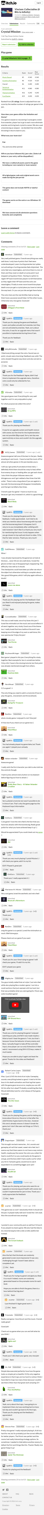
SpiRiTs (14, 39)
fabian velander (11, 758)
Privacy (32, 1505)
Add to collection (27, 44)
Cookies (5, 1509)
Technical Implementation (8, 88)
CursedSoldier (11, 616)
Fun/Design (6, 96)
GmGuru (8, 818)
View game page (27, 32)
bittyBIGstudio (11, 349)
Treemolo (9, 1315)
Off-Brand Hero (14, 1018)
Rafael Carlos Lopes (13, 1070)
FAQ (17, 1494)
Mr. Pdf (8, 1367)
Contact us (7, 1497)
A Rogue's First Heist (16, 308)
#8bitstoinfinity (20, 19)
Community (31, 23)
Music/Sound (7, 77)
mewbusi (8, 254)
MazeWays (12, 730)
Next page (31, 246)
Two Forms (12, 642)
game (40, 832)
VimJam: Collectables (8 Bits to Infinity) (27, 10)
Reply (11, 313)
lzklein (20, 39)
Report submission (8, 44)
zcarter (8, 1206)
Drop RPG (12, 411)
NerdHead (9, 684)
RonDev (8, 714)
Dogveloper (10, 1140)
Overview (4, 23)
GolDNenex (10, 549)
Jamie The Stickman (16, 1455)
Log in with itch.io (8, 233)
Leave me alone (14, 585)
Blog (31, 1494)
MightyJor (9, 978)
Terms (18, 1505)
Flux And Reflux (14, 1390)
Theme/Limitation (8, 93)
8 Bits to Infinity (27, 15)
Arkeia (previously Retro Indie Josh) (27, 17)
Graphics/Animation (9, 81)
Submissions (14, 23)
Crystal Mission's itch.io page (15, 58)
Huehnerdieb (13, 673)
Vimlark (36, 15)
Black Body (12, 501)
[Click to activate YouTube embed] (15, 1005)
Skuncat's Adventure (16, 900)
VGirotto (8, 392)
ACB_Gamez (10, 452)
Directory (5, 1505)
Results (22, 23)
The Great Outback (15, 1240)
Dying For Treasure (15, 703)
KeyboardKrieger (12, 653)
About (5, 1494)
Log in (39, 3)
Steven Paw (10, 1426)
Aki (9, 842)
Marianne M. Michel (13, 889)
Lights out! (12, 1341)
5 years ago (28, 254)
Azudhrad (12, 1171)
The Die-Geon (13, 1101)
